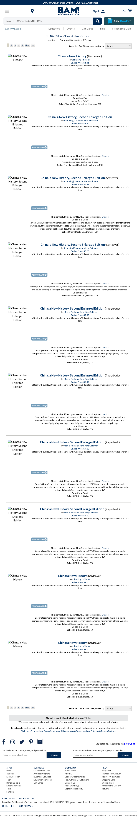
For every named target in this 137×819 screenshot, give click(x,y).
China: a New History (72, 56)
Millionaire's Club (121, 28)
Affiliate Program (42, 773)
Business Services (42, 776)
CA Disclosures (115, 815)
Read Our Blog (71, 785)
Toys (8, 788)
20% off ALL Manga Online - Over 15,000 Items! (70, 2)
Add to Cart (39, 86)
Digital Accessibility (74, 788)
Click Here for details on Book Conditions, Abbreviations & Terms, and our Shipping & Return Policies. (68, 731)
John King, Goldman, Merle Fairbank (81, 120)
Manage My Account (111, 773)
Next (27, 45)
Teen (8, 779)
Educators (54, 28)
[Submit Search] (97, 21)
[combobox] (54, 21)
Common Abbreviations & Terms (75, 40)
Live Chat (129, 743)
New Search (52, 40)
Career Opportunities (75, 776)
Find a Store (70, 770)
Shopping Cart (108, 779)
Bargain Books (13, 782)
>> (33, 45)
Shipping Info (108, 782)
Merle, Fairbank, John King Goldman (81, 312)
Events (71, 28)
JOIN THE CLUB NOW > (17, 806)
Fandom (10, 791)
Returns (105, 788)
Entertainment (13, 785)
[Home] (68, 11)
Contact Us (70, 782)
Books (9, 770)
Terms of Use (99, 815)
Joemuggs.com (84, 815)
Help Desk (106, 770)
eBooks (10, 773)
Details (105, 95)
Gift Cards (87, 28)
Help (102, 28)
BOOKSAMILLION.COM (64, 815)
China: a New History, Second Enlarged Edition (80, 117)
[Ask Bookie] (119, 21)
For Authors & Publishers (77, 779)
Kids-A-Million (13, 776)
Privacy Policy (130, 815)
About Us (69, 773)
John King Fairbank (81, 59)
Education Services (43, 779)
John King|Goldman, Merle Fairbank (81, 181)
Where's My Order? (111, 785)
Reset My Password (111, 776)
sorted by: (100, 46)
